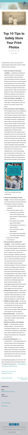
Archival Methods (21, 364)
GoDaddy (18, 432)
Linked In (18, 424)
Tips (15, 371)
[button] (24, 3)
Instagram (10, 424)
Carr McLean (5, 366)
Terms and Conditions (6, 402)
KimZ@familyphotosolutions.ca (8, 391)
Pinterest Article (9, 371)
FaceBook (13, 424)
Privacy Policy (4, 405)
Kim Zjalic (14, 53)
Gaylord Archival (12, 366)
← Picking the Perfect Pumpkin (6, 378)
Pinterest (15, 424)
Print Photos (10, 373)
